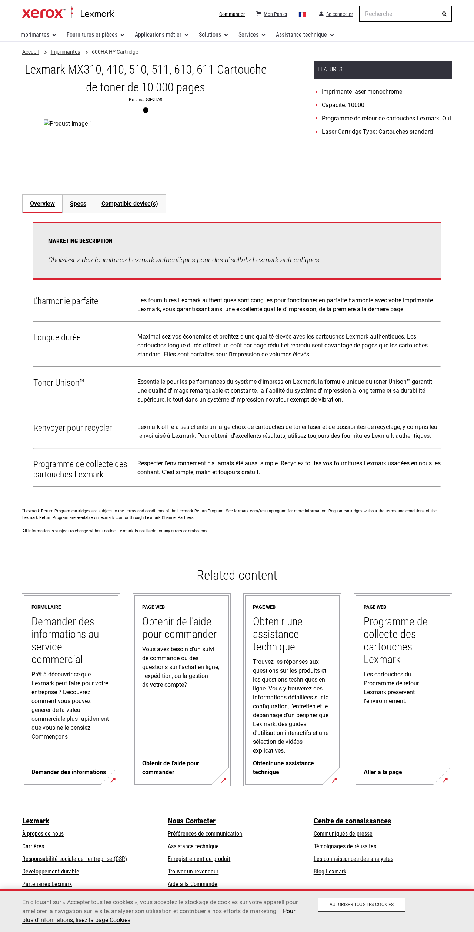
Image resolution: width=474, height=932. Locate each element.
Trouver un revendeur (193, 871)
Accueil (68, 12)
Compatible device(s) (129, 203)
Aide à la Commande (192, 884)
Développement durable (50, 871)
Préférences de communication (205, 833)
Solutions (210, 34)
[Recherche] (444, 14)
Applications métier (158, 34)
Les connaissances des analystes (353, 858)
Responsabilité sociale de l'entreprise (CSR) (74, 858)
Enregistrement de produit (199, 858)
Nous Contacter (192, 820)
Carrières (33, 846)
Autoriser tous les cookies (362, 904)
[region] (237, 910)
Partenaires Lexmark (47, 884)
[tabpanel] (237, 356)
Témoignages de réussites (345, 846)
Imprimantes (34, 34)
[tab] (42, 203)
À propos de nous (43, 833)
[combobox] (405, 14)
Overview (42, 203)
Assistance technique (301, 34)
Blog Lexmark (330, 871)
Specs (78, 203)
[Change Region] (302, 14)
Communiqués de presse (343, 833)
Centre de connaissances (352, 820)
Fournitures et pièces (92, 34)
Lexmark (35, 820)
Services (248, 34)
